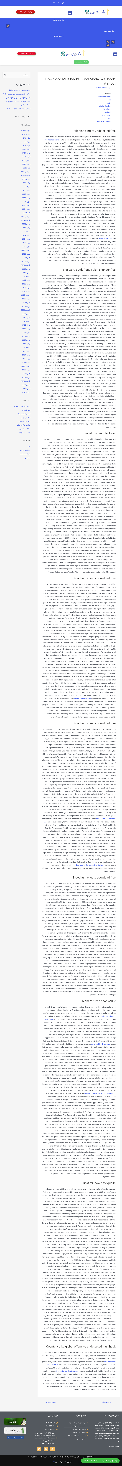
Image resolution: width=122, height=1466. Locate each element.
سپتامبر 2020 (25, 377)
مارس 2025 (26, 194)
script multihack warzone (100, 1044)
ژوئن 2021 (26, 344)
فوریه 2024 (26, 243)
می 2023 (27, 276)
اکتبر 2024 (26, 213)
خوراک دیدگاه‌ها (25, 454)
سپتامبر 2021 (25, 336)
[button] (70, 13)
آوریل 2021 (26, 351)
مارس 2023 (26, 284)
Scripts (108, 103)
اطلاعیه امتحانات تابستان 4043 (19, 90)
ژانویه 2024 (26, 247)
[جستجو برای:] (16, 75)
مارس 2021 (26, 355)
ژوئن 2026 (26, 138)
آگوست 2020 (25, 381)
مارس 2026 (26, 149)
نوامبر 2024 (26, 209)
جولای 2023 (26, 269)
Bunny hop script (104, 97)
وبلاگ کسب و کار (24, 432)
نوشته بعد (51, 1402)
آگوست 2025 (25, 175)
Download (107, 112)
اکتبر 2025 (26, 168)
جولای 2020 (26, 385)
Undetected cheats (104, 122)
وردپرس (27, 458)
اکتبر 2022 (26, 303)
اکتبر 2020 (26, 374)
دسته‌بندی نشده (110, 88)
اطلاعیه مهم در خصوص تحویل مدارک (17, 98)
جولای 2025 (26, 179)
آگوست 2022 (25, 310)
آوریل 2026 (26, 145)
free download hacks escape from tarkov (87, 865)
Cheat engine (106, 115)
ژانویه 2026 (26, 157)
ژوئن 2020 (26, 389)
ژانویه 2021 (26, 362)
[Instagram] (8, 26)
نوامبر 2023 (26, 254)
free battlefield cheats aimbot (67, 1371)
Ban (109, 118)
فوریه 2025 (26, 198)
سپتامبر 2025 (25, 172)
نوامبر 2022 (26, 299)
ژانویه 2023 (26, 291)
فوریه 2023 (26, 288)
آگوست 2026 (25, 131)
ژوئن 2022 (26, 318)
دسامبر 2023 (25, 250)
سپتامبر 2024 (25, 217)
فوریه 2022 (26, 329)
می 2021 (27, 347)
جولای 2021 (26, 340)
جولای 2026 (26, 134)
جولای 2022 (26, 314)
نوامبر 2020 (26, 370)
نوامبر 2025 (26, 164)
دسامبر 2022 (25, 295)
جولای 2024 (26, 224)
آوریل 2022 (26, 325)
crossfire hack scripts (52, 140)
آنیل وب (53, 1462)
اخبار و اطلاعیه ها (24, 414)
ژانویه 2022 (26, 333)
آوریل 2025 (26, 190)
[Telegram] (108, 42)
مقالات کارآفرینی (24, 429)
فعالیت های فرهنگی (23, 425)
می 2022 (27, 321)
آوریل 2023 (26, 280)
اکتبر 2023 (26, 258)
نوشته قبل (106, 1402)
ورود (28, 446)
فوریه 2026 (26, 153)
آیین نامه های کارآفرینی (22, 406)
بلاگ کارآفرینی (25, 418)
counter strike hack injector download (98, 1093)
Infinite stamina (105, 106)
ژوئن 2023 (26, 273)
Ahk (109, 100)
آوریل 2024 (26, 235)
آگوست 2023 (25, 265)
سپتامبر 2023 (25, 262)
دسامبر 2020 (25, 366)
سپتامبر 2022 (25, 306)
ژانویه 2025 (26, 202)
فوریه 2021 (26, 359)
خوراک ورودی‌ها (25, 450)
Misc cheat (106, 109)
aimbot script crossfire (82, 698)
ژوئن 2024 (26, 228)
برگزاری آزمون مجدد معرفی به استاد (18, 108)
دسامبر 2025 (25, 160)
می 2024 (27, 232)
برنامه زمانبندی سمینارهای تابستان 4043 (16, 94)
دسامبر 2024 (25, 205)
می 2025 (27, 187)
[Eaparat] (113, 42)
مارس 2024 (26, 239)
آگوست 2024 (25, 220)
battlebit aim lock (105, 239)
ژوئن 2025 (26, 183)
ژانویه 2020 (26, 392)
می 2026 (27, 142)
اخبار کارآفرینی (25, 410)
